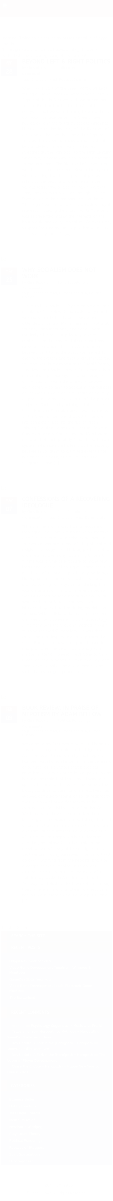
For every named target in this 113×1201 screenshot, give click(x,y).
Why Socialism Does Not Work (59, 273)
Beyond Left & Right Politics (66, 61)
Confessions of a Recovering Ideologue (66, 502)
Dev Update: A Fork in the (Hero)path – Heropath (52, 1043)
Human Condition (73, 293)
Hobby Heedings (23, 1106)
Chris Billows (37, 68)
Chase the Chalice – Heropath (36, 1066)
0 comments (32, 74)
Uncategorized (21, 1161)
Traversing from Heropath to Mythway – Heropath (54, 1031)
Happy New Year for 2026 (30, 961)
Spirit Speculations (73, 282)
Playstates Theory (24, 1134)
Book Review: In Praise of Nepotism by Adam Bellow (62, 711)
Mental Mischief (22, 1120)
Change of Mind (44, 79)
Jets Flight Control (24, 1113)
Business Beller (21, 1099)
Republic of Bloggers (26, 1147)
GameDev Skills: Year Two (28, 1049)
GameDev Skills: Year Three (29, 1037)
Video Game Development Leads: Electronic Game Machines (50, 988)
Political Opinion (72, 79)
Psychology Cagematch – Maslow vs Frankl (66, 1026)
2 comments (32, 288)
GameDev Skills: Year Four (30, 979)
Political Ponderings (74, 68)
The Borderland (22, 998)
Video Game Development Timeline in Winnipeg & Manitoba (50, 969)
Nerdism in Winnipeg (25, 1127)
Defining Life (95, 517)
